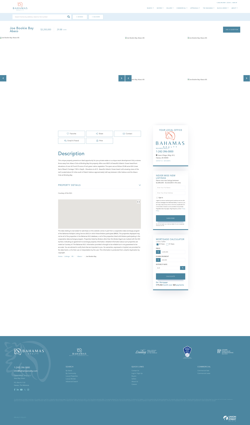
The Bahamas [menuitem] (208, 8)
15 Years (171, 244)
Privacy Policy (20, 417)
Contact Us (159, 161)
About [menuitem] (233, 8)
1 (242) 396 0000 (221, 2)
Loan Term (161, 242)
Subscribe (171, 218)
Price (158, 248)
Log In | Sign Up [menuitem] (137, 373)
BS (72, 256)
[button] (68, 16)
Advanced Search (78, 16)
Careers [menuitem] (134, 384)
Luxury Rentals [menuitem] (71, 379)
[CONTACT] (231, 30)
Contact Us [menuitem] (135, 371)
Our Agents (167, 161)
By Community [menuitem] (71, 373)
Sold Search (96, 16)
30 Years (162, 244)
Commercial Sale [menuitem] (203, 371)
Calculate (170, 276)
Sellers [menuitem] (169, 8)
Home (60, 256)
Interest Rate (161, 264)
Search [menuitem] (149, 8)
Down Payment (162, 256)
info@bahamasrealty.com (26, 370)
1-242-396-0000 (164, 151)
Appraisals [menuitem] (194, 8)
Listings (67, 256)
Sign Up (234, 2)
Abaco (79, 256)
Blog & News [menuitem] (222, 8)
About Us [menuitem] (135, 381)
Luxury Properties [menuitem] (72, 376)
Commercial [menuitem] (181, 8)
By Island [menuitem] (69, 371)
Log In (229, 2)
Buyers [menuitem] (159, 8)
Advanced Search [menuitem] (72, 381)
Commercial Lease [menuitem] (203, 373)
